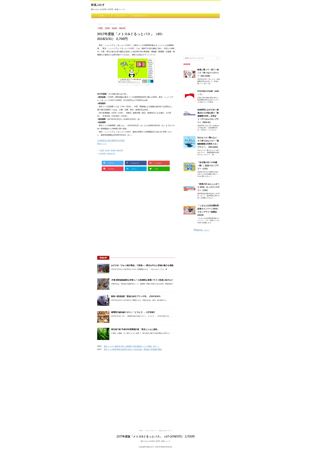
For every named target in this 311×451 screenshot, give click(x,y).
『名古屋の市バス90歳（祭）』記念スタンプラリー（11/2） (208, 165)
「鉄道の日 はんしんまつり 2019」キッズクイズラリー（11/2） (208, 187)
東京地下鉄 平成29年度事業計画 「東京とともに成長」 (135, 329)
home (102, 16)
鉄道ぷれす (98, 4)
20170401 (102, 154)
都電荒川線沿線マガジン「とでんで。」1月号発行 (133, 312)
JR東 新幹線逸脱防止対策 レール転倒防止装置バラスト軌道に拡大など (142, 280)
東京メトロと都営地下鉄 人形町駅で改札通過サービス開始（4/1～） (132, 346)
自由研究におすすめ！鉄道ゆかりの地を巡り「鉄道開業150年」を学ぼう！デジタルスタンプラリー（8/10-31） (208, 116)
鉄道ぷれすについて (141, 16)
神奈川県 (120, 150)
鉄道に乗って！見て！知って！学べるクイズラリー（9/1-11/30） (208, 73)
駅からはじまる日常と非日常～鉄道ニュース (155, 441)
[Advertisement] (136, 196)
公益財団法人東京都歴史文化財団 (111, 140)
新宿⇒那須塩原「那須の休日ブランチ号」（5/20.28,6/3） (136, 296)
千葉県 (101, 150)
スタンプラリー (121, 16)
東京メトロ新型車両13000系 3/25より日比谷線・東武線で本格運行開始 (133, 349)
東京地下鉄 (111, 154)
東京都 (113, 150)
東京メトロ (101, 144)
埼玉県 (107, 150)
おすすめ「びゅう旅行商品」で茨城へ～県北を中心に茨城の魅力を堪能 (142, 265)
